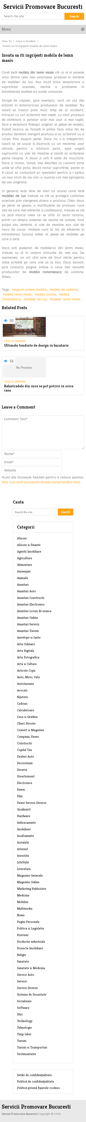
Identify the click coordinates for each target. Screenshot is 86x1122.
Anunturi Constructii (30, 598)
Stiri (20, 1014)
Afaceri (22, 538)
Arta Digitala (25, 651)
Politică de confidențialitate (35, 1081)
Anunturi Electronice (31, 604)
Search (74, 16)
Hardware (23, 816)
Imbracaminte (26, 822)
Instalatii (23, 842)
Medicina (23, 895)
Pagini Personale (28, 922)
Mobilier (22, 902)
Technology (24, 1021)
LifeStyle (23, 862)
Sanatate (23, 961)
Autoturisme (25, 684)
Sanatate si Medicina (31, 968)
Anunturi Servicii (28, 624)
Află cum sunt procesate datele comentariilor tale (41, 482)
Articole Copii (26, 670)
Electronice (24, 783)
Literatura (24, 869)
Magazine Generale (30, 875)
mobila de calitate (64, 290)
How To (7, 41)
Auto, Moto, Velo (28, 677)
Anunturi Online (27, 617)
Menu (6, 29)
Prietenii (22, 935)
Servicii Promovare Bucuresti (42, 7)
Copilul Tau (24, 750)
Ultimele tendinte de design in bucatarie (36, 345)
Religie (21, 955)
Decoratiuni (25, 763)
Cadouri (22, 703)
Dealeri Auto (25, 756)
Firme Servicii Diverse (31, 803)
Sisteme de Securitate (31, 994)
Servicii (22, 981)
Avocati (22, 690)
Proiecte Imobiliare (30, 948)
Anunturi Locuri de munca (34, 611)
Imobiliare (24, 829)
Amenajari (24, 571)
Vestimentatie (26, 1054)
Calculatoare (25, 710)
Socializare (24, 1001)
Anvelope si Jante (29, 637)
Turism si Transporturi (32, 1047)
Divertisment (26, 776)
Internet (22, 849)
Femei (21, 789)
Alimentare (24, 565)
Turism (21, 1041)
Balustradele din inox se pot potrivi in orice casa (38, 388)
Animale (22, 578)
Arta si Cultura (27, 664)
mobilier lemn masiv (65, 299)
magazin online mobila (29, 290)
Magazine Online (28, 882)
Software (23, 1008)
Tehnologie (24, 1027)
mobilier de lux (35, 299)
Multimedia (24, 908)
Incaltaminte (25, 836)
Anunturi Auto (26, 591)
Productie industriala (31, 941)
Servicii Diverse (27, 988)
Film (20, 796)
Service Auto (25, 975)
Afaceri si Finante (29, 545)
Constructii (24, 743)
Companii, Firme (28, 737)
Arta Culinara (26, 644)
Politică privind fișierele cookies (38, 1088)
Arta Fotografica (28, 657)
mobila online (45, 294)
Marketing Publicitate (31, 889)
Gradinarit (24, 809)
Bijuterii (22, 697)
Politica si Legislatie (30, 928)
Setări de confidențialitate (34, 1075)
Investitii (23, 856)
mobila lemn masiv (17, 294)
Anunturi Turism (28, 631)
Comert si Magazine (30, 730)
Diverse (22, 770)
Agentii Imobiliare (29, 551)
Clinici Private (26, 723)
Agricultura (24, 558)
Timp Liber (24, 1034)
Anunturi (23, 584)
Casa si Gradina (25, 41)
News (21, 915)
